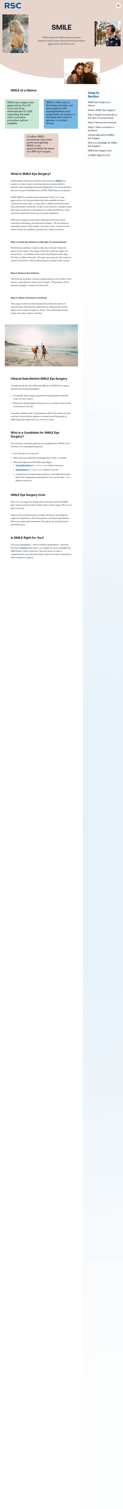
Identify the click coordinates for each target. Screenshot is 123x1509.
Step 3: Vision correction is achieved (101, 129)
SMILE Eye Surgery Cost (99, 150)
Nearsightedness (23, 465)
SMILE (59, 180)
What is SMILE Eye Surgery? (101, 110)
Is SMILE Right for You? (99, 155)
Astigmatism (21, 469)
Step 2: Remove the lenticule (102, 122)
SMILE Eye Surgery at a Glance (99, 104)
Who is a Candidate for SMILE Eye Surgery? (102, 144)
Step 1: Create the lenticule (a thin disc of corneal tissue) (102, 116)
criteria (23, 547)
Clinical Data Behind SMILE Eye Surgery (101, 136)
